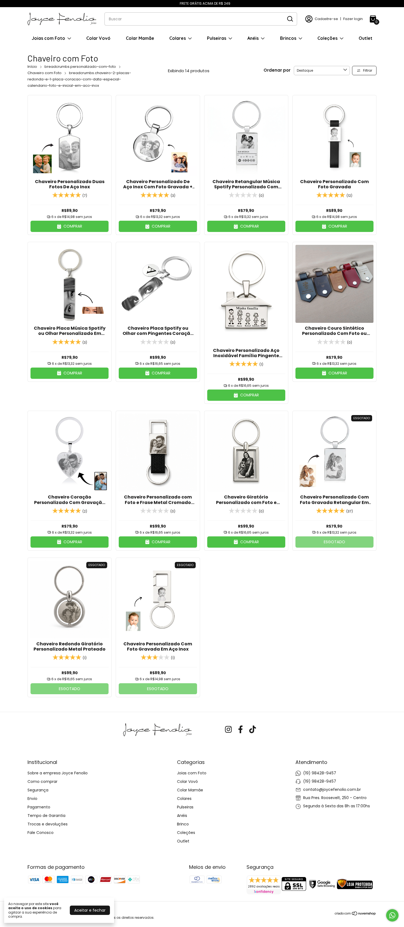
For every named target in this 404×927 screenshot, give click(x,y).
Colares (177, 38)
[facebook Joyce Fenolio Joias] (240, 729)
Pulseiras (216, 38)
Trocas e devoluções (47, 824)
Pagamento (38, 807)
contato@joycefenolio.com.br (332, 789)
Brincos (288, 38)
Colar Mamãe (140, 38)
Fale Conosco (40, 832)
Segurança (37, 790)
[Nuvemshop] (355, 914)
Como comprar (42, 781)
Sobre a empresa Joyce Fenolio (57, 773)
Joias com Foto (48, 38)
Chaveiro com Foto (44, 72)
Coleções (327, 38)
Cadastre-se (326, 18)
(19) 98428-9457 (319, 773)
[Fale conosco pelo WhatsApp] (392, 915)
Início (32, 66)
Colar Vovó (98, 38)
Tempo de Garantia (46, 815)
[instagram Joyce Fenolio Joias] (228, 729)
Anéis (253, 38)
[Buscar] (289, 18)
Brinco (183, 824)
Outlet (365, 38)
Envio (32, 798)
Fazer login (353, 18)
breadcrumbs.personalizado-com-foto (80, 66)
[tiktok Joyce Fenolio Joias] (253, 729)
